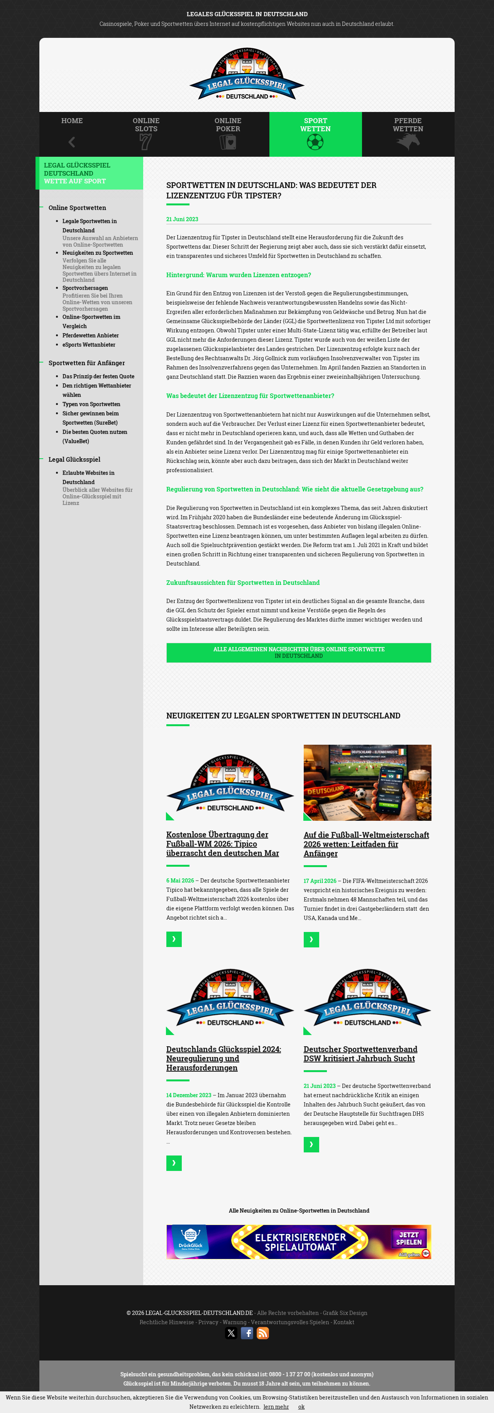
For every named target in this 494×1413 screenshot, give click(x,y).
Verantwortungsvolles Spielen (290, 1322)
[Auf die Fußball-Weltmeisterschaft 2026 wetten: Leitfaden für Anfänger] (368, 783)
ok (301, 1406)
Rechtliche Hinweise (167, 1322)
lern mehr (276, 1406)
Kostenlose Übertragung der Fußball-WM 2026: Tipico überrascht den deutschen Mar (222, 843)
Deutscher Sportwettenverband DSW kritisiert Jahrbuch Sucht (361, 1053)
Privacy (208, 1322)
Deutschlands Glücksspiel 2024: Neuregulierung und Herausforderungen (223, 1058)
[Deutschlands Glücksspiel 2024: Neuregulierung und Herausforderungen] (230, 997)
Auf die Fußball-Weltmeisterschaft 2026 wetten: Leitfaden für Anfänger (366, 844)
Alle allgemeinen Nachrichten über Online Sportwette (299, 652)
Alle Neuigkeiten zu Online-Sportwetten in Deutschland (299, 1210)
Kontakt (343, 1322)
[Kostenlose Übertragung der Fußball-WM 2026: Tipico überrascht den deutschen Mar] (230, 783)
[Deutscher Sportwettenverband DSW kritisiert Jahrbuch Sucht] (368, 997)
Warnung (235, 1322)
